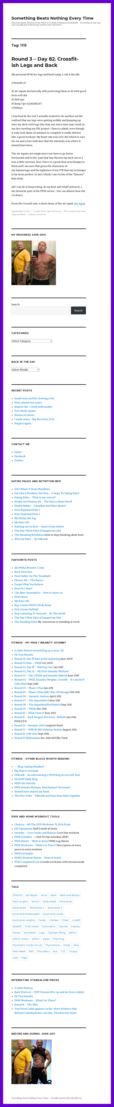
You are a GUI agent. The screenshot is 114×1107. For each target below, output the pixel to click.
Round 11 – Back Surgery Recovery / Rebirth (40, 717)
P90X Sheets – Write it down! (31, 841)
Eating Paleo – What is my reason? (35, 497)
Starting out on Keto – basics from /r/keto (39, 526)
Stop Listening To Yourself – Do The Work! (39, 613)
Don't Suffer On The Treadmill (32, 576)
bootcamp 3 (55, 907)
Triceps (73, 951)
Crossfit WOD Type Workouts (47, 211)
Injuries (63, 926)
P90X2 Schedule (23, 853)
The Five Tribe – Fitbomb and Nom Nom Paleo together (47, 795)
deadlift (17, 926)
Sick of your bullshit (26, 609)
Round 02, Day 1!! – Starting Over (33, 667)
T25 (63, 951)
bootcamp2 (19, 907)
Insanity (75, 926)
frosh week (31, 926)
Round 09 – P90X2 (25, 708)
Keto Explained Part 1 (27, 509)
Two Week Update (25, 410)
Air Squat (79, 203)
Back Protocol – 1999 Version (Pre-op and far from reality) (49, 992)
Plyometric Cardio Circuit (27, 945)
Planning (58, 939)
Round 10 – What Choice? (29, 712)
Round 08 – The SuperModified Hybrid (37, 704)
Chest (65, 920)
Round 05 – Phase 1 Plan (28, 687)
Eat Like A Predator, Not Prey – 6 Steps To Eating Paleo (46, 493)
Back (54, 895)
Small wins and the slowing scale (34, 398)
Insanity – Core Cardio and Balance (35, 832)
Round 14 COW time (26, 733)
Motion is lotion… (25, 415)
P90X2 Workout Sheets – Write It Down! (37, 857)
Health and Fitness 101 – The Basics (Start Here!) (43, 501)
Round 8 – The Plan (26, 1004)
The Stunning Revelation (29, 534)
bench (35, 901)
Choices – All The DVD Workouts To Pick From (42, 824)
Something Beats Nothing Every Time (52, 18)
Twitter (18, 460)
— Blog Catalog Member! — (30, 766)
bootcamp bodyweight (26, 914)
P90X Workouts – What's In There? (35, 845)
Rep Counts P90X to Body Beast (32, 605)
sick (55, 951)
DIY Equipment (23, 828)
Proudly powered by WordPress (66, 1098)
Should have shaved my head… (32, 791)
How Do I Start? (23, 588)
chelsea (53, 920)
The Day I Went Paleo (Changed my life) (37, 530)
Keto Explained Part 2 (27, 514)
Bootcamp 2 (37, 907)
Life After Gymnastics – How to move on (38, 592)
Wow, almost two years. (28, 402)
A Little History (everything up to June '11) (39, 650)
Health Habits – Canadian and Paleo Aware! (40, 505)
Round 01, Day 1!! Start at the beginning (37, 658)
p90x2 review (21, 939)
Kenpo (16, 932)
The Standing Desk (25, 621)
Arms (44, 895)
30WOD (17, 895)
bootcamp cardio (53, 914)
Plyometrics (53, 945)
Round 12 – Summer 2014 (29, 725)
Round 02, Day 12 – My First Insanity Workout (41, 671)
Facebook (20, 456)
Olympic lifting (56, 932)
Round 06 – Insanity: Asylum (31, 696)
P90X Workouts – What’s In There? (35, 1000)
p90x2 (72, 932)
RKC (31, 951)
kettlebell (30, 932)
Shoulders (43, 951)
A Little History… (24, 987)
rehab (66, 945)
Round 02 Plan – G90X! (28, 662)
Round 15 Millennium (27, 737)
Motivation (21, 596)
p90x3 (36, 939)
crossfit (76, 920)
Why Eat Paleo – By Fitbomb (31, 539)
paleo (46, 939)
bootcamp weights (24, 920)
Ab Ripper (32, 895)
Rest (76, 945)
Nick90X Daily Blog (26, 779)
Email (17, 452)
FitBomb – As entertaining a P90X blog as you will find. (47, 774)
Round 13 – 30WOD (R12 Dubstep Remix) (38, 729)
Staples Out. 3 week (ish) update (33, 406)
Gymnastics (48, 926)
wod (15, 957)
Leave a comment (37, 214)
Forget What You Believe (28, 584)
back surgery (20, 901)
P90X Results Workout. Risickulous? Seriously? (42, 787)
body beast (49, 901)
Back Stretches (23, 571)
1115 (65, 211)
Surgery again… (23, 423)
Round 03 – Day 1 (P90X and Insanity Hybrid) (40, 675)
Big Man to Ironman (26, 770)
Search (15, 304)
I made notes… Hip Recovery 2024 (34, 419)
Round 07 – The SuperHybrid (31, 700)
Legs (42, 932)
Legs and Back (18, 214)
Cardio (42, 920)
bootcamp (66, 901)
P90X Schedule (23, 836)
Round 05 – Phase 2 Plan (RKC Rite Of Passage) (42, 692)
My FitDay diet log (25, 518)
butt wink (80, 211)
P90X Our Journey (24, 783)
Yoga (24, 957)
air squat (71, 211)
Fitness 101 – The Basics (28, 580)
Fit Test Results (23, 654)
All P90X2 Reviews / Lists (29, 567)
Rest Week (19, 951)
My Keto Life (21, 522)
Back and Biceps (69, 895)
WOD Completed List (26, 861)
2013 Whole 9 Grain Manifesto (32, 489)
